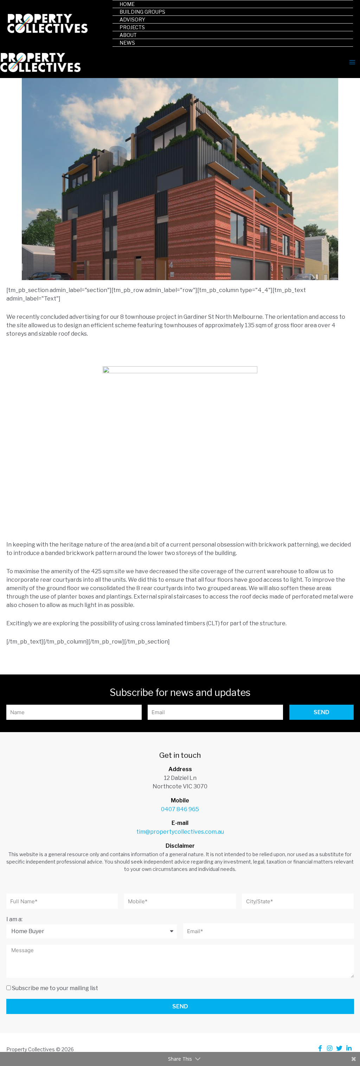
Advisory (132, 19)
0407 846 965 (180, 809)
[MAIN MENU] (352, 62)
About (128, 35)
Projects (132, 27)
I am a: (14, 919)
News (127, 43)
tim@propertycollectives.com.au (180, 831)
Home (127, 4)
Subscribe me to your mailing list (55, 988)
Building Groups (142, 12)
